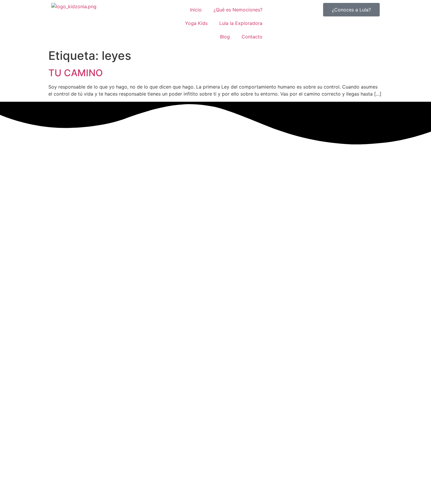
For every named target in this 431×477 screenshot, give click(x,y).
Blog (225, 37)
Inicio (196, 10)
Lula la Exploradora (240, 23)
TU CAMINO (75, 73)
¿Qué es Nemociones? (237, 10)
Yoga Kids (196, 23)
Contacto (252, 37)
